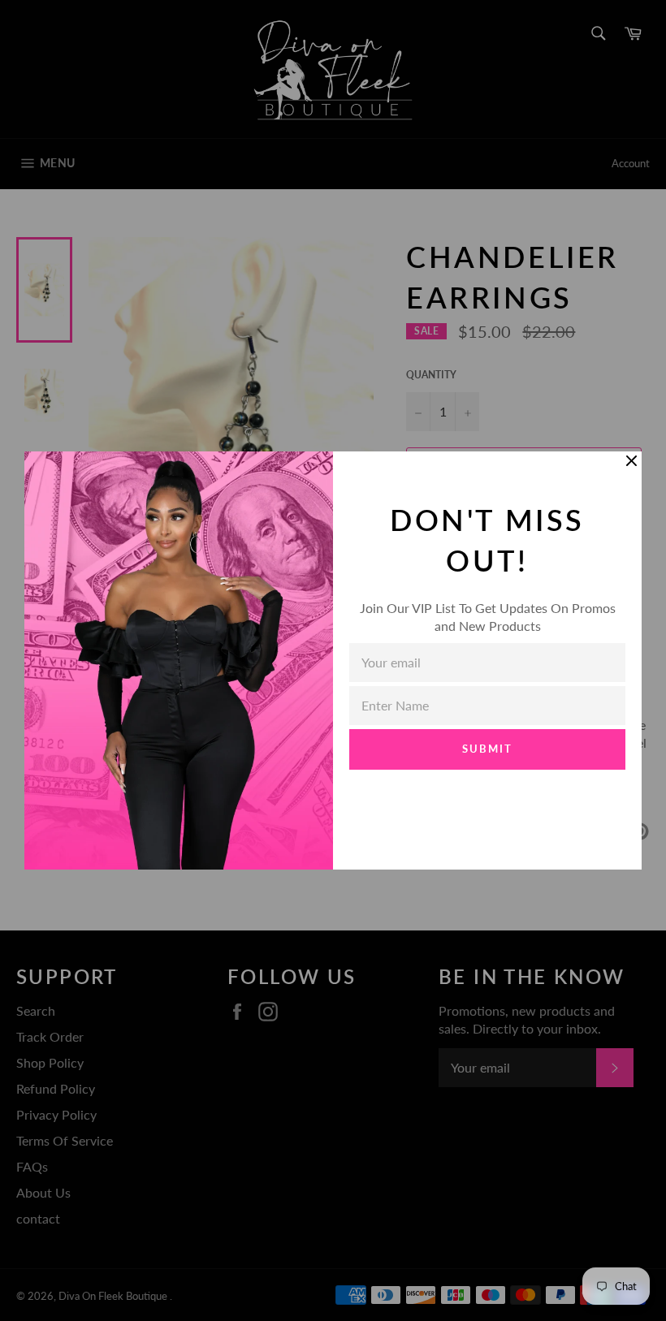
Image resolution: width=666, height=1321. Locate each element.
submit (487, 748)
